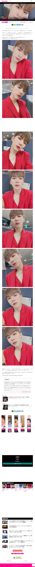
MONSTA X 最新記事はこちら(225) (26, 391)
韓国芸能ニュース (5, 22)
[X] (12, 25)
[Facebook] (17, 25)
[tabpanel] (17, 423)
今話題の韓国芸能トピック (24, 22)
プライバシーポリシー (26, 561)
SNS (12, 22)
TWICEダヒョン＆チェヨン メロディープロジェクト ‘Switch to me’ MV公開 (25, 490)
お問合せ (26, 560)
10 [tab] (23, 432)
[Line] (14, 25)
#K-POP (12, 553)
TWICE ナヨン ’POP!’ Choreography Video (16, 489)
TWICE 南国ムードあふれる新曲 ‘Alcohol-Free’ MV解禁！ (4, 489)
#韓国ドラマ (15, 553)
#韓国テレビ (22, 553)
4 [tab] (15, 432)
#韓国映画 (19, 553)
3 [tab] (14, 432)
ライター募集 (9, 561)
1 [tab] (11, 432)
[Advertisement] (17, 124)
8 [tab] (20, 432)
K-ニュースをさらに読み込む (17, 550)
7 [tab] (19, 432)
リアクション (17, 22)
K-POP (10, 22)
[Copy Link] (22, 25)
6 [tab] (18, 432)
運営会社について (9, 560)
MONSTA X (31, 22)
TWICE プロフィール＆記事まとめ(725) (17, 465)
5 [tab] (16, 432)
